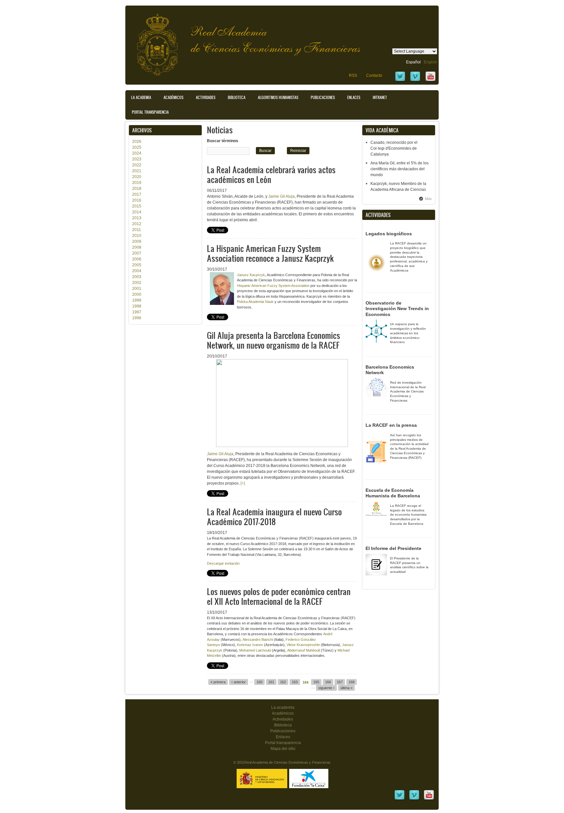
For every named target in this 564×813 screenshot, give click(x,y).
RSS (353, 75)
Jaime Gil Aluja (281, 196)
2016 (136, 200)
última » (346, 688)
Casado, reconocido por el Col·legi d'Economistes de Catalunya (393, 148)
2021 (136, 171)
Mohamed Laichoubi (255, 650)
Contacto (374, 75)
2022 (136, 165)
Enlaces (353, 97)
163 (295, 682)
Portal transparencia (150, 112)
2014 (136, 212)
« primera (218, 682)
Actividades (205, 97)
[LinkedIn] (399, 799)
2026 (136, 141)
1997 (136, 312)
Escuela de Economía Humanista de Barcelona (393, 493)
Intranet (380, 97)
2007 (136, 253)
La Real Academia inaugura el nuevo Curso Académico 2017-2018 (274, 516)
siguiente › (326, 688)
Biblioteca (236, 97)
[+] (243, 483)
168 (351, 682)
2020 (136, 176)
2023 (136, 159)
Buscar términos (222, 141)
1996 (136, 318)
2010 (136, 235)
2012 (136, 224)
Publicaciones (323, 97)
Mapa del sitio (283, 748)
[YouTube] (430, 80)
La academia (282, 707)
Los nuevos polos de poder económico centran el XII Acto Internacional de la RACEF (279, 596)
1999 (136, 300)
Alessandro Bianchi (258, 639)
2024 (136, 153)
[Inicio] (152, 41)
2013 (136, 218)
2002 (136, 282)
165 (316, 682)
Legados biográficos (389, 233)
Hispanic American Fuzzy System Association (273, 286)
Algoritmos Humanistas (278, 97)
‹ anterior (238, 682)
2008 (136, 247)
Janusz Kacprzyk (251, 275)
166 (328, 682)
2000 (136, 294)
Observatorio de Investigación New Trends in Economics (397, 308)
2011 (136, 229)
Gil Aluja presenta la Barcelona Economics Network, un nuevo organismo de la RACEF (273, 340)
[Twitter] (400, 80)
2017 (136, 194)
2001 (136, 288)
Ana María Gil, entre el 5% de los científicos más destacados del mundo (399, 169)
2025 (136, 147)
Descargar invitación (223, 563)
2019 (136, 182)
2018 (136, 188)
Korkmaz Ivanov (250, 645)
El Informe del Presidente (393, 548)
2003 (136, 276)
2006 (136, 259)
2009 (136, 241)
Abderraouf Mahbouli (304, 650)
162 (283, 682)
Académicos (173, 97)
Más (428, 199)
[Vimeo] (415, 80)
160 (259, 682)
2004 (136, 271)
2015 (136, 206)
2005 (136, 265)
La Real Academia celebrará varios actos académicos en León (271, 174)
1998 (136, 306)
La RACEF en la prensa (391, 425)
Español (413, 62)
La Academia (141, 97)
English (430, 62)
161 (271, 682)
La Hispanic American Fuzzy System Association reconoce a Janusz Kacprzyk (270, 253)
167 (340, 682)
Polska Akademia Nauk (255, 302)
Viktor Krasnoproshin (303, 645)
